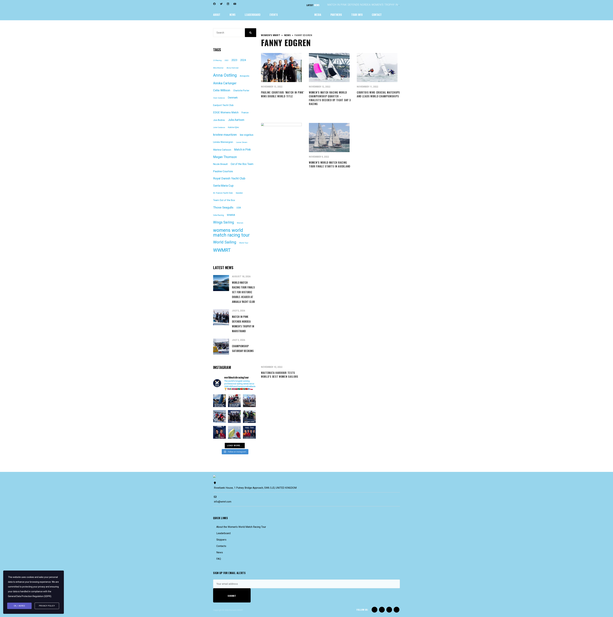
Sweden (239, 193)
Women (240, 223)
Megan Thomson (225, 157)
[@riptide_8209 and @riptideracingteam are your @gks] (234, 416)
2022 (226, 60)
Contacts (221, 546)
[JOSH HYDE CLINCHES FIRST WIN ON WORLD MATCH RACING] (234, 400)
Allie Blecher (218, 68)
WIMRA (231, 215)
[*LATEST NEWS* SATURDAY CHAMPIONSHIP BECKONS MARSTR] (249, 416)
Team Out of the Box (224, 200)
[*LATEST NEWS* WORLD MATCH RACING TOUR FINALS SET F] (219, 400)
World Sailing (224, 242)
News (219, 552)
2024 (243, 60)
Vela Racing (218, 215)
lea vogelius (246, 134)
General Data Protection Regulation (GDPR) (29, 596)
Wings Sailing (223, 222)
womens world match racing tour (231, 232)
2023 (234, 60)
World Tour (243, 243)
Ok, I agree (19, 606)
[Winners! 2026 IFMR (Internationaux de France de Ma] (249, 400)
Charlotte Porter (241, 90)
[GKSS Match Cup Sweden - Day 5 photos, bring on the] (234, 432)
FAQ (218, 558)
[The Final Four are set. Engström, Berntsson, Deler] (249, 432)
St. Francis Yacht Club (223, 193)
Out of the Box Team (242, 164)
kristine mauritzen (225, 134)
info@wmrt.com (222, 501)
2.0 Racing (217, 60)
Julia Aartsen (236, 119)
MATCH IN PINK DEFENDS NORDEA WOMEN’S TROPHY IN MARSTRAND (371, 4)
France (245, 112)
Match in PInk (242, 149)
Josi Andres (219, 120)
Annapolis (244, 76)
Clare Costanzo (219, 98)
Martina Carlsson (222, 149)
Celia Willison (221, 90)
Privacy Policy (47, 606)
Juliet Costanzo (219, 127)
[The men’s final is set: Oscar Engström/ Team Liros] (219, 432)
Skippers (221, 539)
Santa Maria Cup (223, 185)
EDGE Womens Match (225, 112)
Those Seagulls (223, 207)
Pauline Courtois (223, 171)
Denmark (233, 97)
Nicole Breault (220, 164)
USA (238, 207)
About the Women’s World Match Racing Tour (241, 526)
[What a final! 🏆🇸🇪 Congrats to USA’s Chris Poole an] (219, 416)
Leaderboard (223, 533)
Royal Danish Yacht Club (229, 178)
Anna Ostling (225, 75)
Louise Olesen (241, 142)
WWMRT (222, 250)
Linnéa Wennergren (223, 142)
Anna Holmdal (232, 68)
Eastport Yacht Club (223, 105)
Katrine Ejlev (233, 127)
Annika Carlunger (225, 83)
